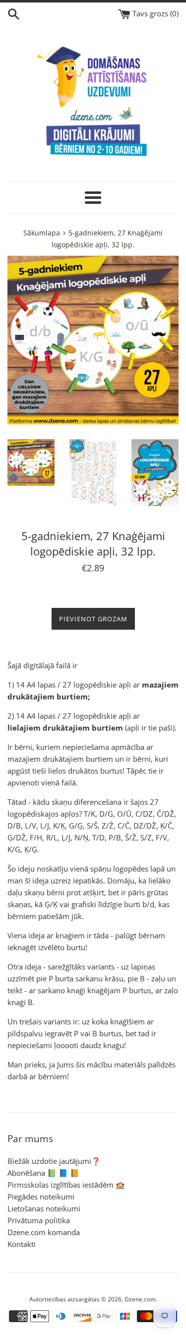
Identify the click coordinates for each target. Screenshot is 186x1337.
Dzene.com (140, 1299)
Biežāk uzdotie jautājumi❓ (54, 1161)
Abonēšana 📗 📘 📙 (43, 1173)
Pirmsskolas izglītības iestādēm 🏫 (66, 1185)
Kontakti (21, 1244)
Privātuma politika (38, 1220)
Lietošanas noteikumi (43, 1208)
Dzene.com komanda (43, 1232)
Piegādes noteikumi (40, 1196)
